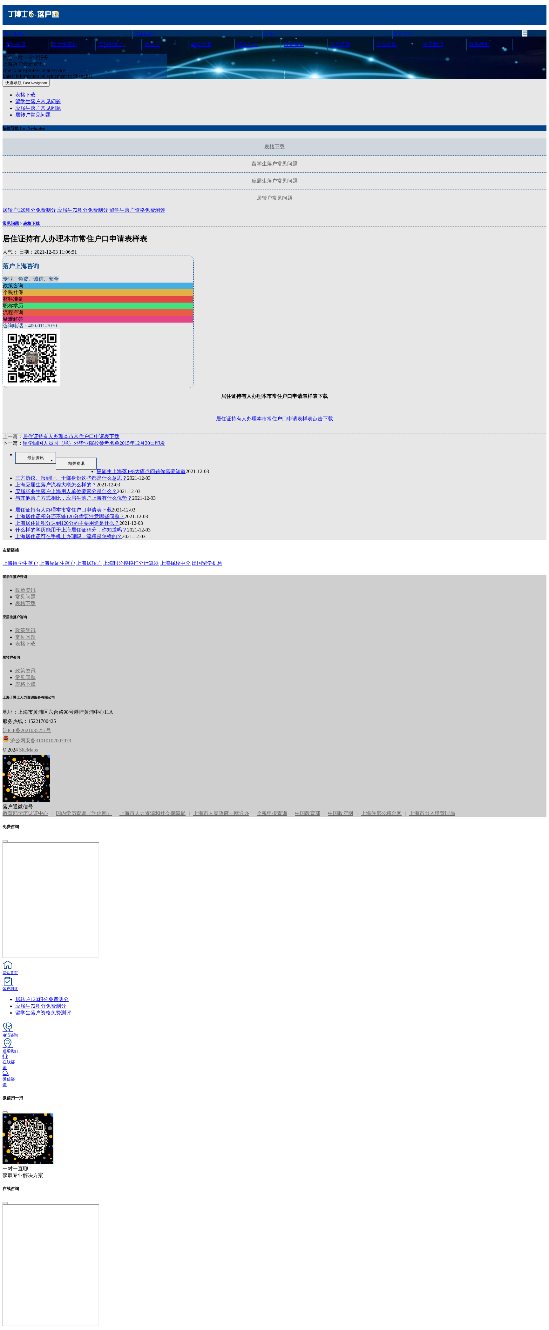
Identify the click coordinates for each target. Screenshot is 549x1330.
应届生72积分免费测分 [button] (82, 210)
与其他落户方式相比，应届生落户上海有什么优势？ (73, 498)
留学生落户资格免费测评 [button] (137, 210)
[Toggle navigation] (524, 33)
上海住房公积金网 (381, 813)
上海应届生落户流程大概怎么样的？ (56, 484)
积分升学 (403, 34)
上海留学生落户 (20, 563)
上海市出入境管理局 (432, 813)
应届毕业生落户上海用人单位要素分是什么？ (66, 491)
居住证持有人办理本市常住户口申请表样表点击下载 (274, 418)
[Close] (5, 841)
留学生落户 (15, 34)
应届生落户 (145, 34)
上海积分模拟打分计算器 (131, 563)
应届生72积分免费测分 (40, 1006)
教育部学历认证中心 (25, 813)
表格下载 (25, 94)
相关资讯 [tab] (76, 463)
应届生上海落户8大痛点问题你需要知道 (141, 471)
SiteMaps (28, 749)
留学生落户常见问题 (38, 101)
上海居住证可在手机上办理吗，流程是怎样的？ (68, 536)
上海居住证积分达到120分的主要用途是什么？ (67, 523)
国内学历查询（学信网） (84, 813)
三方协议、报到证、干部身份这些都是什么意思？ (71, 478)
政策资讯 (294, 44)
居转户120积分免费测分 (42, 999)
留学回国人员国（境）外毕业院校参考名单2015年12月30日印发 (94, 443)
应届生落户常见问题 (38, 108)
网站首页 (15, 44)
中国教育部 (307, 813)
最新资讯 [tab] (35, 457)
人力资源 (340, 44)
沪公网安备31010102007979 (40, 740)
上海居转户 (89, 563)
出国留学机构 (207, 563)
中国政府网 (340, 813)
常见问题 (386, 44)
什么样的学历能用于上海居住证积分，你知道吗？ (71, 529)
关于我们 (433, 44)
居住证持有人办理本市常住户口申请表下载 (71, 436)
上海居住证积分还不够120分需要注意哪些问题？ (70, 516)
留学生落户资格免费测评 (43, 1012)
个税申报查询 (272, 813)
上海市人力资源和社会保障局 (152, 813)
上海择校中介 (175, 563)
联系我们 (479, 44)
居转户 (271, 34)
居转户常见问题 (33, 114)
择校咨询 (201, 44)
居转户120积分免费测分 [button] (29, 210)
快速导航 (26, 82)
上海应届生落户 (57, 563)
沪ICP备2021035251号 (27, 730)
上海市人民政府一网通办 (221, 813)
